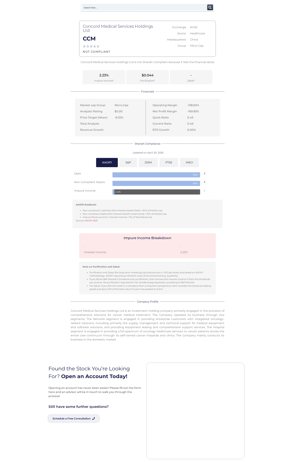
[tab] (107, 162)
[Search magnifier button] (210, 7)
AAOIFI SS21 (91, 220)
